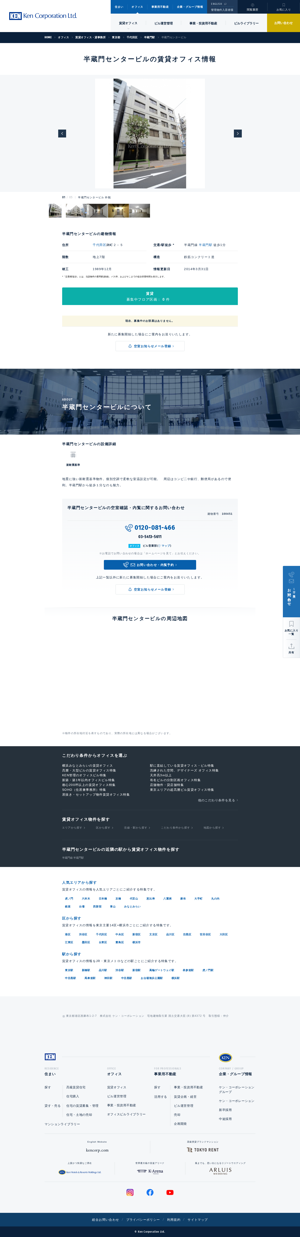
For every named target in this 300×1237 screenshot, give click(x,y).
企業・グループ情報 (190, 6)
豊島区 (120, 942)
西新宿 (97, 906)
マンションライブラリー (62, 1124)
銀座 (67, 906)
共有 (291, 652)
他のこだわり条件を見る (216, 800)
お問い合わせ (283, 23)
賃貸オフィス (117, 1087)
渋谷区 (83, 934)
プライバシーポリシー (143, 1219)
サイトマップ (198, 1219)
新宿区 (136, 934)
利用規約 (174, 1219)
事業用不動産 (160, 6)
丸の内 (215, 898)
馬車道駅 (90, 978)
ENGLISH (216, 3)
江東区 (69, 942)
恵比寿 (150, 898)
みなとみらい (132, 906)
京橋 (118, 898)
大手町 (198, 898)
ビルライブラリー (246, 23)
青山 (113, 906)
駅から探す (71, 954)
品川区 (170, 934)
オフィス (137, 6)
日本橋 (103, 898)
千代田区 (99, 245)
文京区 (153, 934)
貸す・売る (53, 1105)
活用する (160, 1096)
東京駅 (69, 970)
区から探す (103, 827)
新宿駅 (136, 970)
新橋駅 (86, 970)
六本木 (86, 898)
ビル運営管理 (163, 23)
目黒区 (187, 934)
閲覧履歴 (252, 9)
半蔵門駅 (205, 245)
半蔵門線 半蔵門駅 (73, 857)
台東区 (103, 942)
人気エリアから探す (79, 882)
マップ (166, 545)
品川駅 (103, 970)
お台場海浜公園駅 (152, 978)
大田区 (224, 934)
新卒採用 (225, 1110)
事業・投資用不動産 (203, 23)
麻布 (183, 898)
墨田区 (86, 942)
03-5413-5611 (150, 536)
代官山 (134, 898)
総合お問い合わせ (105, 1219)
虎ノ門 (69, 898)
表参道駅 (188, 970)
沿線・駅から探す (135, 827)
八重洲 (167, 898)
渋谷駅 (120, 970)
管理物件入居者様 (222, 9)
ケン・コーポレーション (237, 1101)
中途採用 (225, 1119)
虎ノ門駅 (207, 970)
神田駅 (108, 978)
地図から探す (212, 827)
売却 (177, 1114)
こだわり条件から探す (175, 827)
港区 (67, 934)
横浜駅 (176, 978)
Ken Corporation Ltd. (43, 16)
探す (48, 1087)
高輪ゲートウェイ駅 (161, 970)
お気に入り (284, 9)
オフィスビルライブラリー (126, 1114)
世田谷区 (205, 934)
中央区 (120, 934)
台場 (82, 906)
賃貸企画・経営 (185, 1096)
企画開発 (180, 1123)
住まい (119, 6)
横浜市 (136, 942)
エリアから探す (72, 827)
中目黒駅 (70, 978)
